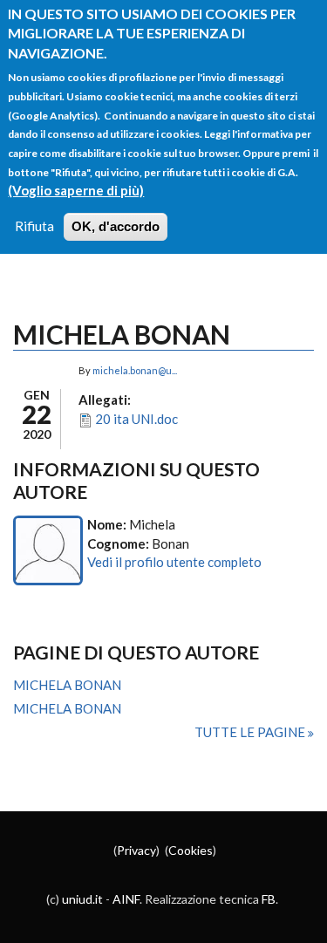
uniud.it (82, 899)
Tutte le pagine (251, 732)
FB (269, 899)
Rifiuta (34, 226)
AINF (126, 899)
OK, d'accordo (116, 226)
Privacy (136, 850)
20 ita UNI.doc (136, 419)
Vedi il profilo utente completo (174, 562)
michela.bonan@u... (134, 370)
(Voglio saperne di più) (76, 190)
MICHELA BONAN (67, 685)
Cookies (190, 850)
